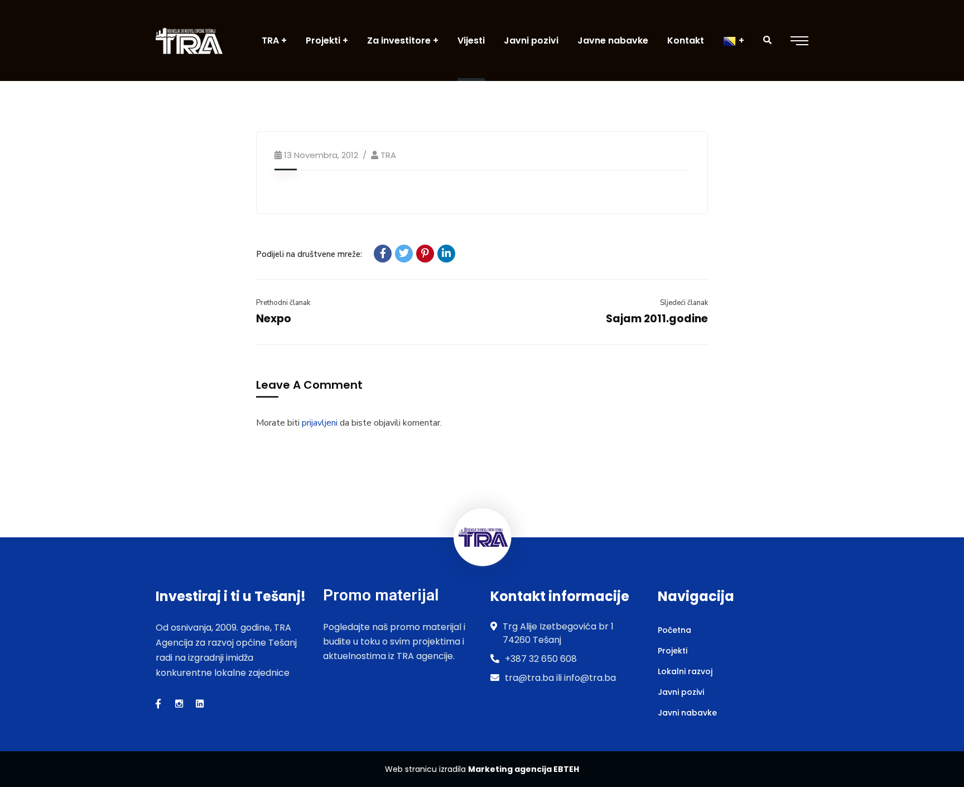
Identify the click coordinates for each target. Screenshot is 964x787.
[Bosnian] (733, 40)
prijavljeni (320, 423)
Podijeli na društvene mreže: (309, 254)
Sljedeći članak (684, 303)
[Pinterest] (425, 254)
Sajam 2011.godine (657, 318)
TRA (388, 155)
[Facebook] (383, 254)
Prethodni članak (283, 303)
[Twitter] (404, 254)
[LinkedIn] (446, 254)
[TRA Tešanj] (189, 40)
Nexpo (273, 318)
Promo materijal (380, 595)
